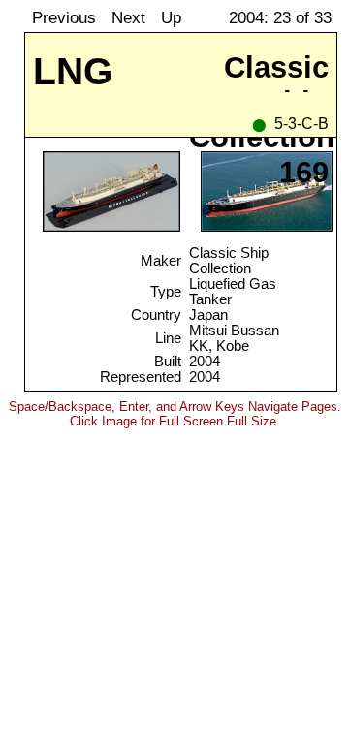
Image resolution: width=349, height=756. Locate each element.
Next (128, 17)
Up (171, 17)
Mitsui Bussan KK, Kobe (234, 338)
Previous (64, 17)
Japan (208, 315)
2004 (204, 361)
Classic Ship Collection (229, 260)
